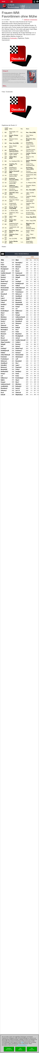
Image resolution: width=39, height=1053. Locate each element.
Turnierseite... (14, 38)
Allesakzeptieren (31, 1049)
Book (7, 257)
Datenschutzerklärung (22, 1045)
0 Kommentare (33, 19)
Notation (19, 257)
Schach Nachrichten (13, 6)
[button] (11, 1)
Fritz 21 (5, 71)
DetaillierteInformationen (9, 1049)
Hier (22, 1042)
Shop (3, 1)
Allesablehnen (20, 1049)
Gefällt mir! (26, 19)
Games (32, 257)
